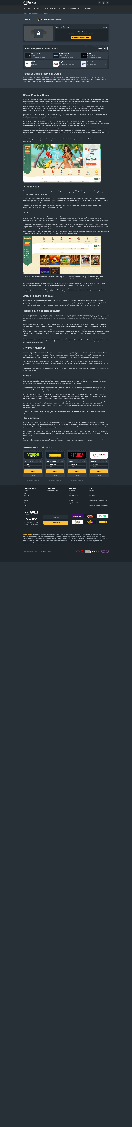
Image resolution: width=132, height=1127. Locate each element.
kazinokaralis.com (28, 534)
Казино (28, 8)
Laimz (25, 498)
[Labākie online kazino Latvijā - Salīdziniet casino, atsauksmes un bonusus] (29, 3)
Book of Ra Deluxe (73, 495)
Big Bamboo (72, 490)
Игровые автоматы (52, 490)
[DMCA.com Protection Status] (92, 552)
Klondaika (26, 495)
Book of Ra (71, 493)
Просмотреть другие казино (81, 37)
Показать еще (102, 48)
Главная (25, 13)
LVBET (25, 505)
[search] (99, 3)
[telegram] (35, 519)
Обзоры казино (33, 13)
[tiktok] (32, 518)
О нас (90, 493)
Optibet (26, 490)
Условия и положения (34, 480)
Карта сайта (92, 490)
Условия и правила (94, 498)
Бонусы (38, 8)
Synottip (26, 503)
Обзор (34, 475)
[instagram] (27, 519)
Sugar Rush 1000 (73, 503)
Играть (33, 471)
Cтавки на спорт (75, 8)
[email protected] (40, 363)
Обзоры (63, 8)
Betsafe (26, 500)
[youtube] (30, 519)
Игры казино (51, 8)
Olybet (26, 493)
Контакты (92, 495)
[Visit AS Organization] (82, 552)
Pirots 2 (71, 500)
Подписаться (56, 522)
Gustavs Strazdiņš (51, 19)
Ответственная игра (94, 503)
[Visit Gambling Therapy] (104, 552)
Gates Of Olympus (73, 498)
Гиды (88, 8)
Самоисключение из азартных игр (98, 505)
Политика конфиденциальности (98, 500)
